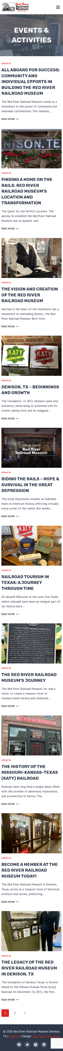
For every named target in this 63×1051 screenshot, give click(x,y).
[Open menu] (58, 7)
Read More (10, 119)
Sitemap (14, 1036)
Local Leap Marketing (46, 1036)
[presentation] (31, 148)
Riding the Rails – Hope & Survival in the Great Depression (30, 484)
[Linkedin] (44, 1045)
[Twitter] (27, 1045)
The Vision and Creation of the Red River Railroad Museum (29, 295)
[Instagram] (36, 1045)
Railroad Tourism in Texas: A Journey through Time (25, 582)
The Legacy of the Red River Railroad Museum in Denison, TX (29, 968)
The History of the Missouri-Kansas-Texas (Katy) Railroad (29, 772)
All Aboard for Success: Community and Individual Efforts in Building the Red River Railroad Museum (30, 82)
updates (6, 63)
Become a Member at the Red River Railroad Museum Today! (29, 870)
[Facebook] (19, 1045)
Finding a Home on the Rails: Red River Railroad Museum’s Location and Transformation (26, 191)
